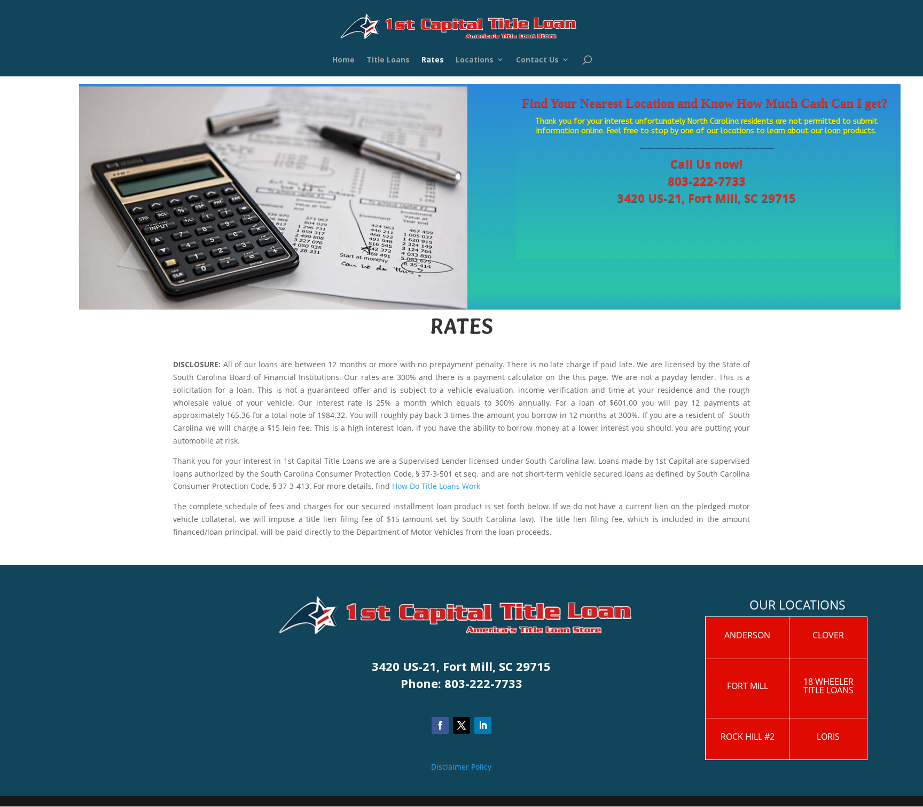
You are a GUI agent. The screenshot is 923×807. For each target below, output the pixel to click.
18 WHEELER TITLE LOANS (828, 686)
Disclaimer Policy (461, 767)
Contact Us (537, 61)
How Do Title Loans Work (436, 486)
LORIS (828, 736)
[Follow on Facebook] (440, 725)
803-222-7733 (707, 180)
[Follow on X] (461, 725)
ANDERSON (747, 635)
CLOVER (828, 635)
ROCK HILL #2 (748, 736)
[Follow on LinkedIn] (482, 725)
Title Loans (388, 61)
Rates (432, 61)
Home (343, 61)
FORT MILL (747, 686)
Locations (475, 61)
